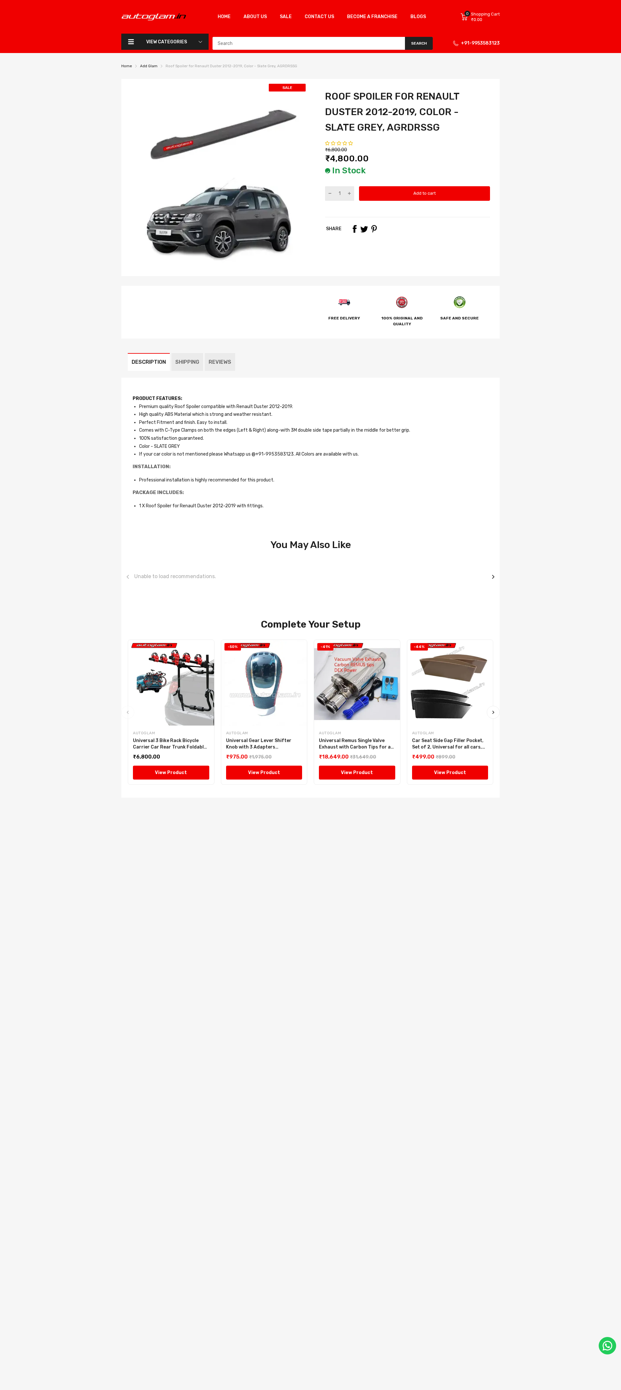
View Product (171, 772)
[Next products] (493, 576)
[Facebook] (354, 229)
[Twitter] (364, 229)
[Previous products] (127, 576)
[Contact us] (607, 1345)
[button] (339, 143)
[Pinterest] (374, 229)
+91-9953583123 (480, 43)
